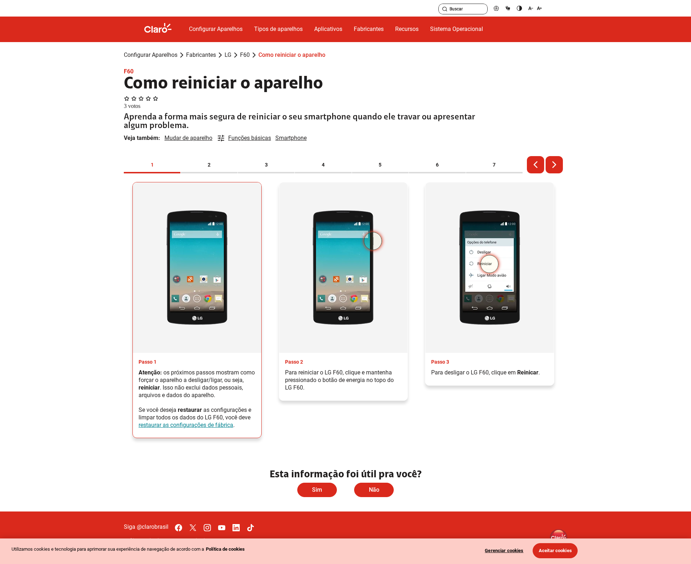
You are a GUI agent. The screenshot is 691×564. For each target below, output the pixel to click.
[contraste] (519, 8)
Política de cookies (225, 549)
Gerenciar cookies (504, 550)
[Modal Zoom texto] (535, 8)
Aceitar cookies (555, 550)
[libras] (508, 8)
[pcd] (496, 8)
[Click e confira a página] (163, 29)
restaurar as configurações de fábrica (186, 425)
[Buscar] (445, 9)
